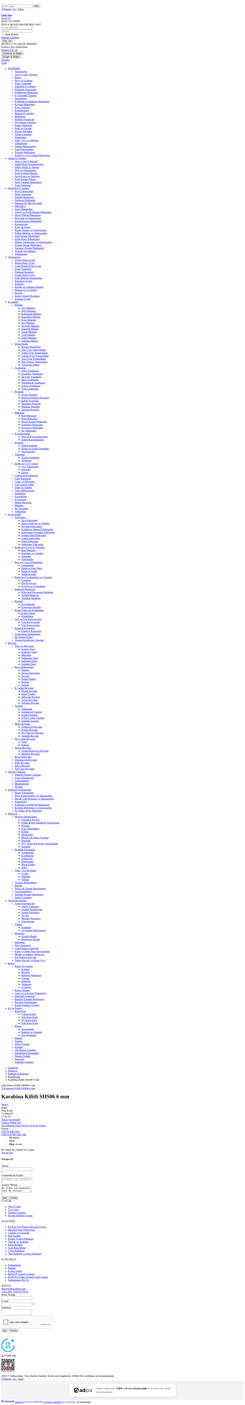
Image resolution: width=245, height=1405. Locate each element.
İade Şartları (14, 1235)
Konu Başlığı (8, 1294)
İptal (5, 1198)
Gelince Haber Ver (11, 1122)
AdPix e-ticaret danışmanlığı (131, 1388)
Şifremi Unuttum (10, 37)
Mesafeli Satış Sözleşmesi (21, 1229)
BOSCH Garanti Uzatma (21, 1274)
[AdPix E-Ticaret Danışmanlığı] (83, 1390)
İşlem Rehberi (15, 1244)
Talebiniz (6, 1307)
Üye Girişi (13, 1209)
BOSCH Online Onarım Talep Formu (28, 1277)
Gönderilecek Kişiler (12, 1175)
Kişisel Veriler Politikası (20, 1238)
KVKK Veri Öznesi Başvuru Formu (27, 1226)
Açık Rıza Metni (17, 1247)
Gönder (13, 1198)
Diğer (4, 1107)
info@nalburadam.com (13, 1288)
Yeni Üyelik (14, 1206)
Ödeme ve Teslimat (18, 1241)
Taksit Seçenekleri (10, 1119)
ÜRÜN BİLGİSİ (10, 1131)
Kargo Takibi (15, 1271)
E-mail (4, 1301)
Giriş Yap (7, 41)
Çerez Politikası (16, 1250)
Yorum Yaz (7, 1152)
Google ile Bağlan (11, 57)
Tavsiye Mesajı (9, 1184)
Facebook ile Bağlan (12, 53)
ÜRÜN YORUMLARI (13, 1134)
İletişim (12, 1268)
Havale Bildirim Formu (20, 1215)
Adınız (4, 1165)
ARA (36, 6)
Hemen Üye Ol (9, 50)
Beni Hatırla (11, 34)
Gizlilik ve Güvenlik (19, 1232)
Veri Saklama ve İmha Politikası (25, 1253)
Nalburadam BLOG (18, 1280)
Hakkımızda (14, 1265)
